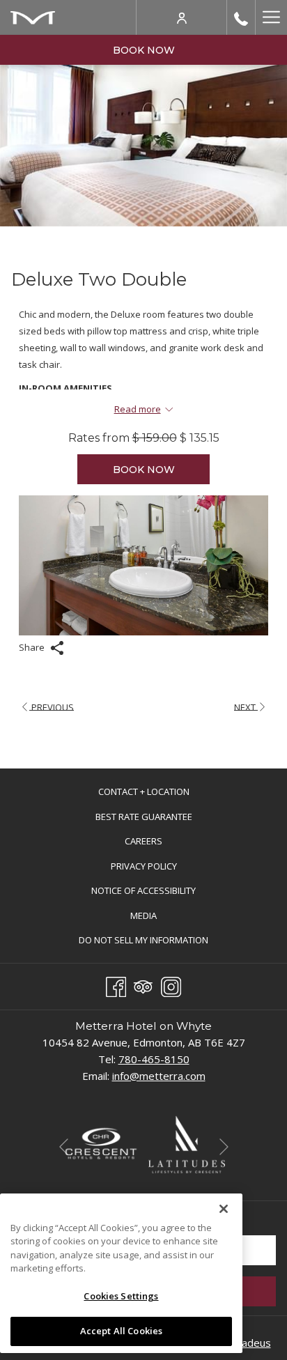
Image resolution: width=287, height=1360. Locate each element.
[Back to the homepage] (32, 17)
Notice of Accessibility (143, 890)
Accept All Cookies (121, 1330)
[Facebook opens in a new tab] (116, 984)
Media (143, 915)
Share (33, 647)
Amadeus (248, 1343)
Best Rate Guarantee (143, 816)
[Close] (223, 1208)
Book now (144, 50)
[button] (143, 565)
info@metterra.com (158, 1076)
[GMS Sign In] (181, 17)
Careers (158, 842)
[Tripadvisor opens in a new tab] (143, 984)
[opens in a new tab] (100, 1143)
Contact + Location (143, 791)
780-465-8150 (153, 1059)
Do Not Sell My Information (158, 941)
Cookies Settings (121, 1296)
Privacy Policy (144, 866)
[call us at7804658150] (241, 17)
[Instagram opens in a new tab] (171, 984)
